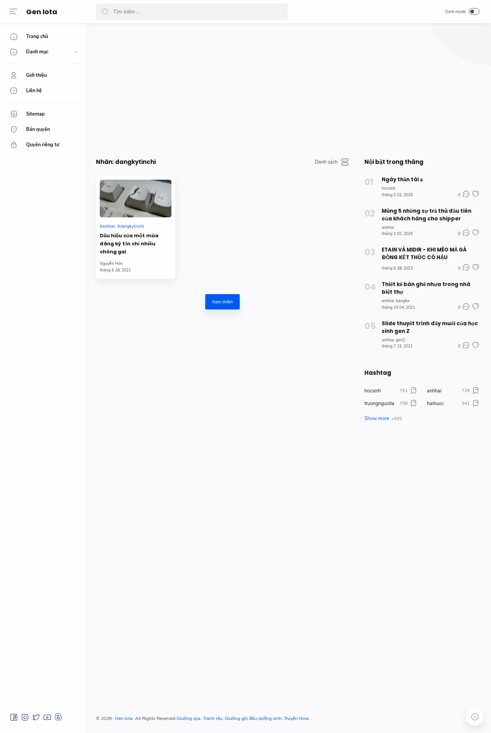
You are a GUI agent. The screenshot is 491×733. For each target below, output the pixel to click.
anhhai (108, 226)
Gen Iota (41, 12)
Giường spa (188, 718)
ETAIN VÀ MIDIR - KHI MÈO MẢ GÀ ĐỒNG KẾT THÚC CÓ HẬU (424, 253)
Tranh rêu (212, 718)
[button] (13, 11)
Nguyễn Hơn (111, 263)
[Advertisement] (287, 88)
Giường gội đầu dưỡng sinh (253, 718)
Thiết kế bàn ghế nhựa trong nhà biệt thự (426, 288)
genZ (400, 340)
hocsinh (388, 188)
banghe (403, 301)
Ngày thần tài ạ (402, 179)
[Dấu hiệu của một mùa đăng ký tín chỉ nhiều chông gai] (135, 198)
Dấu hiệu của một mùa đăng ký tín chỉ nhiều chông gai (129, 243)
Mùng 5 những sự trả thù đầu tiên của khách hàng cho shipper (426, 214)
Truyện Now (296, 718)
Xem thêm (222, 302)
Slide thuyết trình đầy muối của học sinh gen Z (430, 327)
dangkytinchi (132, 226)
